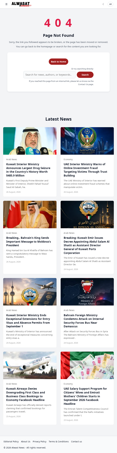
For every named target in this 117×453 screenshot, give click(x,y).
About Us (25, 441)
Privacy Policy (39, 441)
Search (85, 74)
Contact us (76, 441)
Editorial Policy (11, 441)
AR (110, 4)
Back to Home (58, 61)
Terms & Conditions (59, 441)
